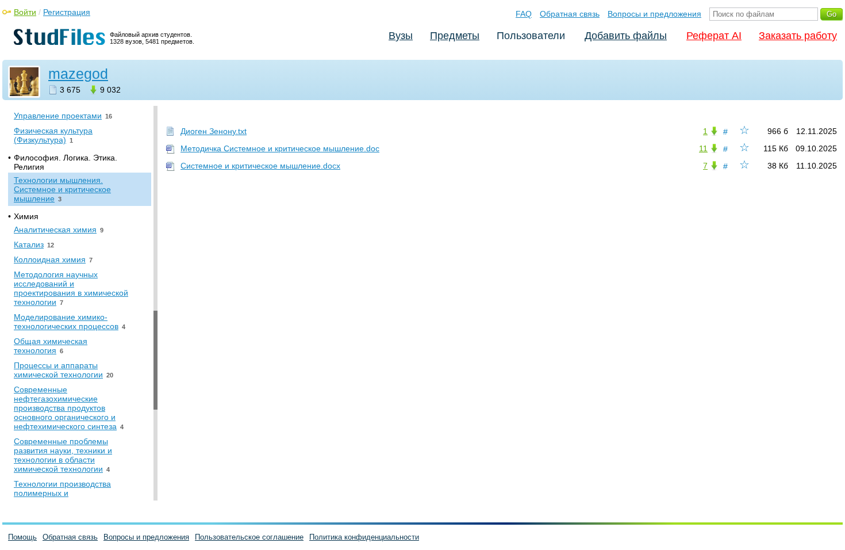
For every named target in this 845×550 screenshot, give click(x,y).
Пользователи (531, 35)
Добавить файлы (626, 35)
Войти (25, 12)
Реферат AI (714, 35)
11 (703, 148)
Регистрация (66, 12)
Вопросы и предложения (654, 13)
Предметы (454, 35)
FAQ (524, 13)
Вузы (401, 35)
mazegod (78, 74)
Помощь (22, 537)
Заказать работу (798, 35)
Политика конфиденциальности (364, 537)
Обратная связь (570, 13)
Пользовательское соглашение (249, 537)
